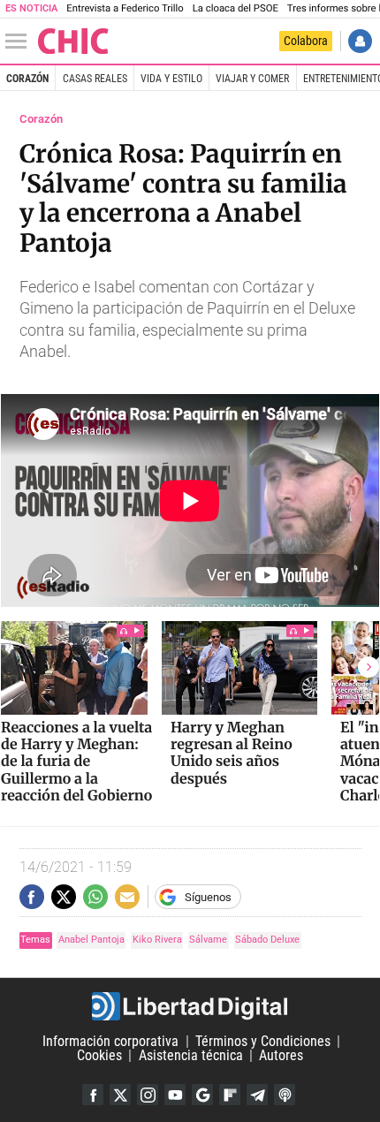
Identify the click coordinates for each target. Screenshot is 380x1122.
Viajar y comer (252, 78)
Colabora (306, 41)
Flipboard (229, 1094)
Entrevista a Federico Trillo (124, 8)
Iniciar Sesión (360, 41)
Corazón (27, 78)
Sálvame (208, 939)
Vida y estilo (171, 78)
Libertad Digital (190, 1006)
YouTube (175, 1094)
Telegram (257, 1094)
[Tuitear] (63, 896)
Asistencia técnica (191, 1055)
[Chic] (73, 41)
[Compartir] (31, 896)
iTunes (284, 1094)
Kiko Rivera (157, 939)
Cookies (99, 1055)
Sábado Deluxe (267, 939)
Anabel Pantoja (91, 939)
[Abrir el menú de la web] (20, 41)
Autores (281, 1055)
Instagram (147, 1094)
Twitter (120, 1094)
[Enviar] (95, 896)
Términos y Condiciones (263, 1041)
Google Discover (202, 1094)
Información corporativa (110, 1041)
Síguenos (208, 897)
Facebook (92, 1094)
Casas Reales (95, 78)
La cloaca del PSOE (235, 8)
